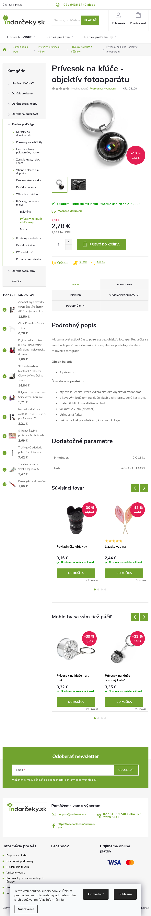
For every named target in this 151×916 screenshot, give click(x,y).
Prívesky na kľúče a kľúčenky (31, 220)
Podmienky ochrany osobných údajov (24, 880)
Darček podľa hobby (24, 104)
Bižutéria (25, 212)
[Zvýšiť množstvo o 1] (68, 241)
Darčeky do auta (26, 187)
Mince (23, 229)
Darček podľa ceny (23, 271)
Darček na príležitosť (25, 114)
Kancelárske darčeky (28, 180)
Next (144, 488)
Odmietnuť (96, 894)
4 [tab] (105, 589)
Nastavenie (26, 909)
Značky (16, 281)
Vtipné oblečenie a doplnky (27, 171)
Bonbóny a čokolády (28, 238)
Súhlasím (125, 894)
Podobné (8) (73, 305)
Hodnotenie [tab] (124, 284)
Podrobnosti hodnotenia (103, 88)
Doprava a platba (12, 4)
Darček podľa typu (23, 124)
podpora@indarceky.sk (72, 814)
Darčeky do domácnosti (23, 133)
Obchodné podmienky (19, 861)
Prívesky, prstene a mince (27, 203)
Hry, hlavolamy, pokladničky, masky (28, 150)
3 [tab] (102, 589)
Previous (135, 488)
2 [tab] (98, 589)
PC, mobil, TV (24, 252)
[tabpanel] (76, 541)
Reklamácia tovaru (17, 867)
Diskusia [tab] (76, 295)
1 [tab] (95, 589)
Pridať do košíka (104, 244)
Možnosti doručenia (70, 211)
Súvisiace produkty (122, 295)
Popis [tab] (75, 284)
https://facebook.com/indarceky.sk (76, 825)
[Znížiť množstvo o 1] (68, 247)
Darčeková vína (25, 245)
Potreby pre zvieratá (28, 259)
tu (62, 900)
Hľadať (90, 20)
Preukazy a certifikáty (29, 142)
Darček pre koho (22, 93)
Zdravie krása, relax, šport (28, 161)
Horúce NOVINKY (23, 83)
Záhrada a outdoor (27, 194)
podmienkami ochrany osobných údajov (72, 780)
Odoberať (126, 770)
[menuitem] (22, 37)
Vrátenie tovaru (15, 872)
